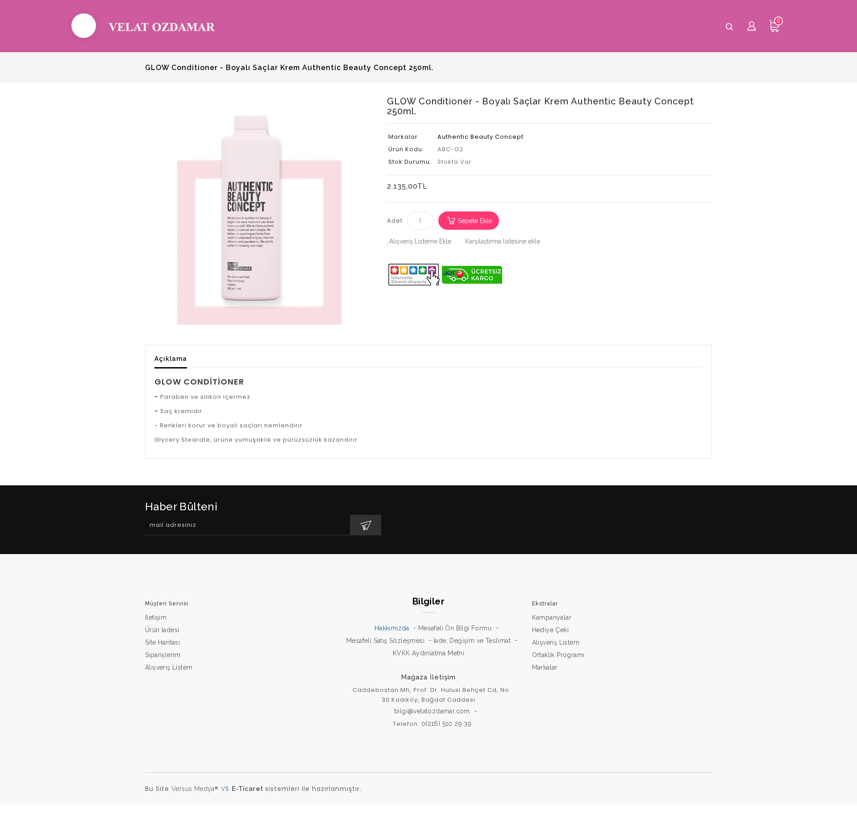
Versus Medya (193, 788)
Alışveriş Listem (168, 667)
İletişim (155, 617)
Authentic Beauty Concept (480, 136)
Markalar (544, 667)
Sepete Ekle (475, 220)
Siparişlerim (163, 654)
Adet (395, 220)
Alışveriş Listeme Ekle (420, 241)
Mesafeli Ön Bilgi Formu (454, 628)
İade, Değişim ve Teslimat (472, 640)
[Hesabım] (752, 26)
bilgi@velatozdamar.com (432, 711)
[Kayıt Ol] (365, 525)
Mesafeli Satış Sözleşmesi (385, 640)
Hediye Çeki (550, 629)
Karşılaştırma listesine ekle (502, 241)
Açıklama (170, 358)
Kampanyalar (551, 617)
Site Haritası (162, 642)
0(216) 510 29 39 (446, 723)
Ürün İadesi (162, 629)
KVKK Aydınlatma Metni (428, 653)
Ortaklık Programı (558, 654)
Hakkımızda (391, 628)
